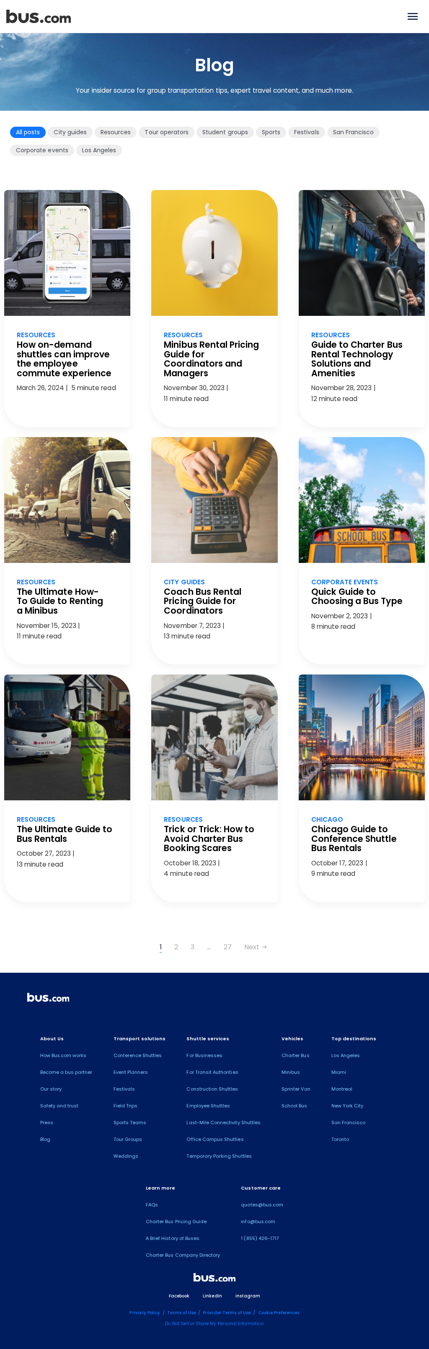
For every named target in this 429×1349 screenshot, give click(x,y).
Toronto (340, 1139)
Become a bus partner (66, 1072)
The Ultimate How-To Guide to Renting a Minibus (60, 601)
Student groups (225, 132)
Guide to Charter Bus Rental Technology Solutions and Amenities (357, 359)
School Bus (295, 1105)
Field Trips (126, 1105)
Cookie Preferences (279, 1313)
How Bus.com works (63, 1055)
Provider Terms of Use (227, 1313)
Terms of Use (181, 1313)
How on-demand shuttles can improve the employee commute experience (64, 359)
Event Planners (131, 1072)
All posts (28, 132)
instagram (247, 1296)
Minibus (291, 1072)
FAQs (152, 1204)
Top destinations (354, 1038)
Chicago (327, 819)
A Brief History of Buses (172, 1238)
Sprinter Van (296, 1089)
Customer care (261, 1188)
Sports (271, 132)
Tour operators (167, 132)
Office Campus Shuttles (214, 1139)
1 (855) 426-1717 (260, 1238)
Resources (116, 132)
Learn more (161, 1188)
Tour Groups (128, 1139)
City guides (70, 132)
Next (256, 947)
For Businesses (204, 1055)
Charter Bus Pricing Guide (176, 1221)
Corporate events (42, 150)
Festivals (306, 132)
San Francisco (353, 132)
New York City (347, 1105)
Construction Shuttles (212, 1089)
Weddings (126, 1156)
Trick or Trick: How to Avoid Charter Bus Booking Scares (209, 838)
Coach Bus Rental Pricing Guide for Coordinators (202, 601)
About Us (52, 1038)
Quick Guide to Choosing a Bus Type (357, 596)
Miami (338, 1072)
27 (228, 947)
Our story (51, 1089)
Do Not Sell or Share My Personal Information (214, 1323)
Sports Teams (130, 1122)
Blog (45, 1139)
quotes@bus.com (262, 1204)
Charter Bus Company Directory (183, 1255)
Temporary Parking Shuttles (218, 1156)
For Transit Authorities (212, 1072)
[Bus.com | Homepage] (48, 999)
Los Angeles (99, 150)
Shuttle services (207, 1038)
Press (46, 1122)
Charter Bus (296, 1055)
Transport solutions (140, 1038)
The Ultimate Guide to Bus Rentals (64, 834)
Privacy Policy (144, 1313)
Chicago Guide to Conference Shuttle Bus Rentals (354, 838)
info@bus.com (258, 1221)
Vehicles (292, 1038)
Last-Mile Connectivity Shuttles (223, 1122)
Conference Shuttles (138, 1055)
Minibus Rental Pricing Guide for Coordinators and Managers (211, 359)
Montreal (341, 1089)
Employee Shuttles (208, 1105)
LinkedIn (212, 1296)
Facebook (179, 1296)
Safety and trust (59, 1105)
